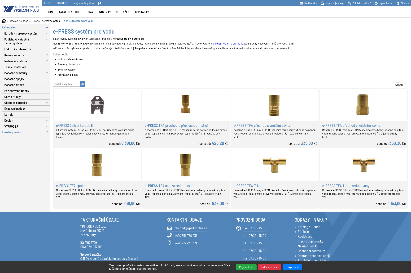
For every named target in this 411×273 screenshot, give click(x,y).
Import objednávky (310, 241)
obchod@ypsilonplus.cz (191, 228)
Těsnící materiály (15, 67)
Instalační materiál (15, 61)
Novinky (105, 12)
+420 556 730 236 (186, 235)
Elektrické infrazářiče (17, 49)
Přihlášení (304, 231)
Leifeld (8, 114)
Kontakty (142, 12)
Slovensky (62, 2)
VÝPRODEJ (11, 126)
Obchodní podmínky (311, 251)
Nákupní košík (307, 246)
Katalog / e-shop (18, 20)
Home (50, 12)
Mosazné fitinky (14, 85)
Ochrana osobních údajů (314, 255)
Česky (47, 2)
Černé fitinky (12, 96)
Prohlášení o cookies (312, 260)
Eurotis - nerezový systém (46, 20)
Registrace (305, 236)
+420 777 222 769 (186, 243)
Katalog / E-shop (309, 226)
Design (8, 120)
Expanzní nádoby (15, 108)
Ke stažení (123, 12)
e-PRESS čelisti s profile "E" (228, 43)
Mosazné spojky (14, 79)
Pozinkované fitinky (16, 91)
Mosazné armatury (15, 73)
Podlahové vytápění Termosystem (16, 41)
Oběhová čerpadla (15, 102)
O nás (90, 12)
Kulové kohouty (14, 55)
